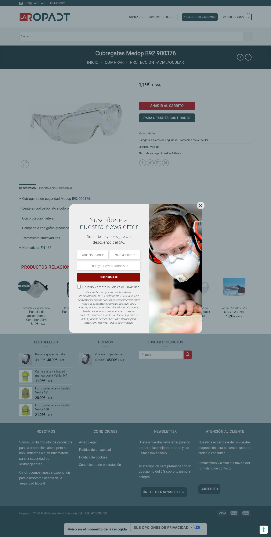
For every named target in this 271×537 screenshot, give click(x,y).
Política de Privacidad (121, 322)
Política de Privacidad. (125, 287)
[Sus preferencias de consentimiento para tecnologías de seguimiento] (264, 530)
